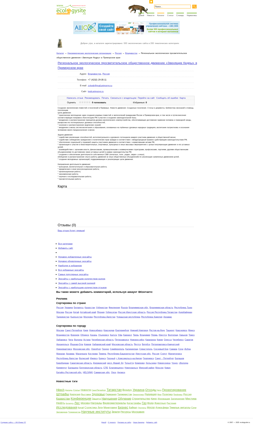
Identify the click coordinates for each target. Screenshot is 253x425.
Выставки (86, 394)
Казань (93, 335)
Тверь (136, 335)
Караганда (150, 339)
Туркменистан (74, 412)
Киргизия (75, 394)
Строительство (141, 398)
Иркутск (163, 335)
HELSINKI (88, 372)
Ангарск (121, 372)
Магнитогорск (175, 353)
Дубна (187, 349)
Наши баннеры (138, 422)
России (68, 312)
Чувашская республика (128, 317)
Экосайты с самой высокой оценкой (76, 283)
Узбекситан (111, 312)
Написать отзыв (75, 98)
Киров (160, 339)
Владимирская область (161, 307)
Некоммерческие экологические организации (89, 53)
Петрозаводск (122, 339)
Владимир (145, 335)
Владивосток (131, 53)
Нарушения (109, 398)
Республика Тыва (183, 307)
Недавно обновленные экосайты (75, 261)
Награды (96, 403)
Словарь (180, 15)
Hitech (60, 389)
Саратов (189, 339)
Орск (113, 372)
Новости (150, 15)
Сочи (180, 349)
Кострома (93, 353)
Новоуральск (131, 367)
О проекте (112, 422)
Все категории (65, 243)
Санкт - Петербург (164, 358)
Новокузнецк (164, 363)
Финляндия (114, 307)
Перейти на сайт (146, 98)
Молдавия (138, 411)
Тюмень (102, 353)
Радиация (151, 394)
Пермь (154, 335)
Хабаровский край (101, 344)
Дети (100, 407)
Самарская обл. (102, 372)
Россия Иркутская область (132, 312)
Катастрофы (134, 403)
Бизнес (123, 407)
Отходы (150, 389)
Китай (76, 312)
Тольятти (129, 363)
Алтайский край (88, 312)
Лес (77, 403)
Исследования (66, 407)
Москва (60, 312)
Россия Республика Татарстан (162, 312)
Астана (86, 339)
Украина (69, 307)
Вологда (78, 339)
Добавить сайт (65, 248)
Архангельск (62, 344)
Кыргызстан (76, 317)
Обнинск (84, 335)
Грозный (111, 358)
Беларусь (79, 307)
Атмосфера (162, 407)
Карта (183, 98)
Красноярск (181, 330)
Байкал (133, 407)
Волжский (84, 358)
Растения (171, 403)
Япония (101, 312)
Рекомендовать (92, 98)
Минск (191, 330)
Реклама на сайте (124, 422)
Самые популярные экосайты (73, 274)
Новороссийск (137, 339)
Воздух (127, 389)
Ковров (87, 344)
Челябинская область (103, 339)
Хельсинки (151, 363)
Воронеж (75, 335)
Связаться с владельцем (123, 98)
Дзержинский (99, 363)
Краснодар (109, 330)
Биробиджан (62, 363)
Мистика (190, 398)
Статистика (90, 407)
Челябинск (178, 339)
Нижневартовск (64, 349)
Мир (159, 394)
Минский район (146, 367)
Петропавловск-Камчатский (165, 344)
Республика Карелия (151, 317)
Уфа (120, 335)
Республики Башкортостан (121, 353)
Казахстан (90, 307)
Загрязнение (178, 399)
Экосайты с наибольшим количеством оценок (81, 278)
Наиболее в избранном (70, 265)
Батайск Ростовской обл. (69, 372)
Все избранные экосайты (71, 270)
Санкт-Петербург (73, 330)
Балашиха (73, 367)
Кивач (168, 367)
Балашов (179, 358)
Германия (111, 394)
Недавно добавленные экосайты (75, 257)
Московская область (122, 344)
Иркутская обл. (143, 353)
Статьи (170, 15)
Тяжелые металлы (179, 407)
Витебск (146, 344)
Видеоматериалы (114, 403)
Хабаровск (61, 339)
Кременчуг (61, 367)
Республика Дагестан (104, 317)
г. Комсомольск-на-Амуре (129, 358)
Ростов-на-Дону (157, 330)
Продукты (142, 408)
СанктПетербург (99, 390)
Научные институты (96, 411)
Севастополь (146, 349)
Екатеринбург (122, 330)
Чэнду (175, 363)
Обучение (124, 398)
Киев (85, 330)
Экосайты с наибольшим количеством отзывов (82, 287)
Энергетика (138, 394)
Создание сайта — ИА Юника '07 (13, 422)
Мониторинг (110, 407)
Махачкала (81, 353)
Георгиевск (148, 358)
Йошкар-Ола (76, 344)
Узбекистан (102, 307)
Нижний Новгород (139, 330)
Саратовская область (81, 363)
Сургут (163, 353)
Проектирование (174, 389)
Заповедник (61, 412)
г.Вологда (183, 363)
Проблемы (177, 394)
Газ (144, 403)
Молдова (88, 317)
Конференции (81, 398)
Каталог (160, 15)
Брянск (102, 358)
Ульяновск (103, 335)
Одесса (168, 339)
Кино (154, 398)
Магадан (60, 353)
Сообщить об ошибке (167, 98)
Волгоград (173, 335)
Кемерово (140, 363)
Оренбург (96, 349)
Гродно (105, 349)
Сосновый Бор (161, 349)
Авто (159, 390)
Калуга (113, 335)
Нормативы (192, 15)
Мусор (151, 407)
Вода (150, 403)
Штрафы (62, 394)
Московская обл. (81, 349)
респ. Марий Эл (115, 363)
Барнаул (127, 335)
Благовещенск (116, 367)
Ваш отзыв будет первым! (71, 230)
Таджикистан (62, 317)
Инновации (164, 399)
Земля (116, 411)
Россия (118, 53)
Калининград (131, 349)
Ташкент (170, 330)
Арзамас (167, 317)
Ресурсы (125, 411)
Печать (105, 98)
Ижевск (94, 358)
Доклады (68, 390)
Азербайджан (185, 312)
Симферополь (117, 349)
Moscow (159, 367)
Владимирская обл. (138, 307)
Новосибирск (95, 330)
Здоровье (98, 394)
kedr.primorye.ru (96, 91)
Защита (96, 398)
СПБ (105, 367)
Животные (160, 403)
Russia (124, 307)
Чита (70, 339)
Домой (141, 15)
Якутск (137, 344)
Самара (173, 349)
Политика (167, 394)
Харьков (183, 335)
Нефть (60, 403)
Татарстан (114, 390)
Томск (192, 335)
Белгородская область (90, 367)
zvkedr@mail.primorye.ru (100, 85)
